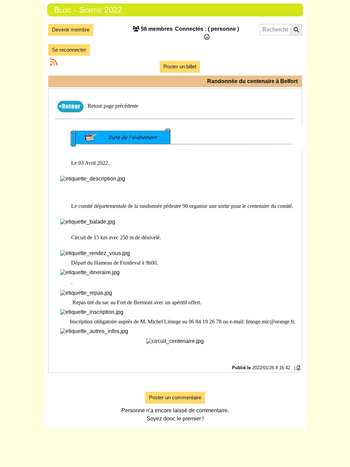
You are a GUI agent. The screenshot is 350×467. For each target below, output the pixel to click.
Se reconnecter (69, 50)
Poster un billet (179, 66)
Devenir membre (71, 29)
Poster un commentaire (175, 397)
